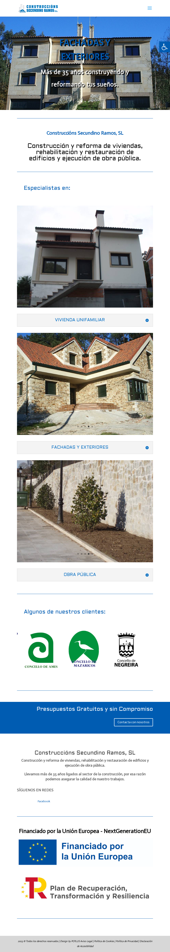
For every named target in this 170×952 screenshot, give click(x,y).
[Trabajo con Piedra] (85, 434)
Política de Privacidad (127, 941)
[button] (164, 46)
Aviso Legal (86, 941)
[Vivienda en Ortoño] (85, 306)
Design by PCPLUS (70, 941)
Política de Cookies (104, 941)
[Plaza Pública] (85, 561)
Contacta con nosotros (133, 722)
